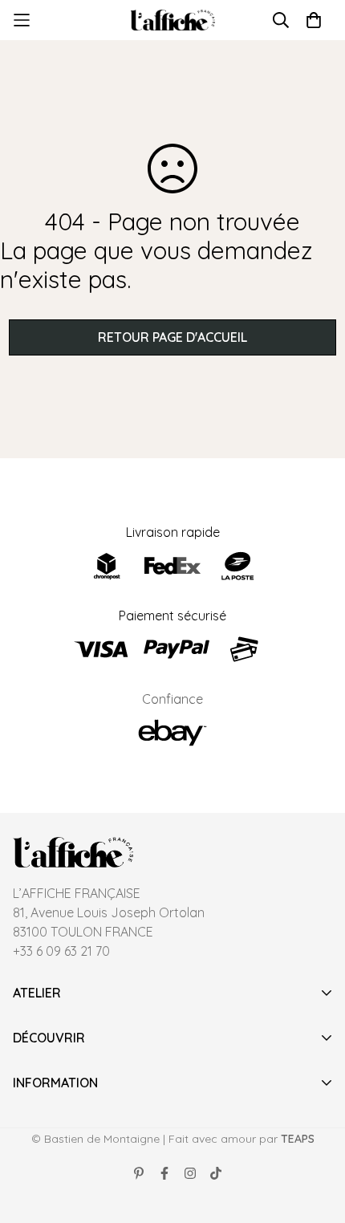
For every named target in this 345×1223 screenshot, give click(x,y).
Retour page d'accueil (172, 337)
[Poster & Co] (173, 20)
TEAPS (298, 1139)
